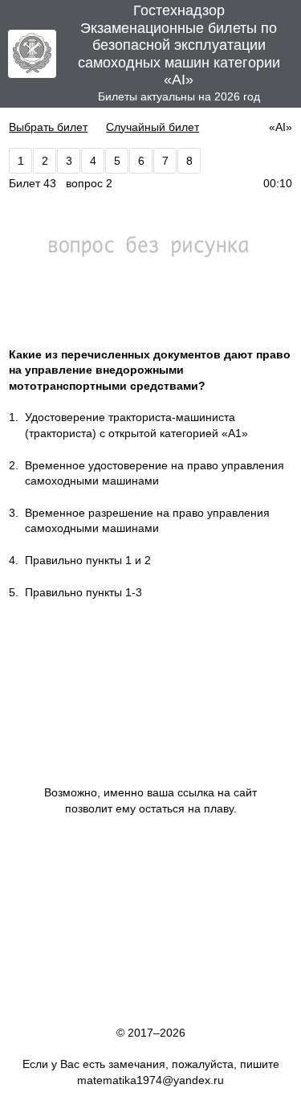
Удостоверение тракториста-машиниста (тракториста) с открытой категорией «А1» (136, 425)
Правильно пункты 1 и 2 (88, 560)
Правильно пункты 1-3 (83, 592)
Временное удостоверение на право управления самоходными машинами (154, 473)
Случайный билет (152, 127)
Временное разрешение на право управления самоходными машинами (147, 520)
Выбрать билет (48, 127)
